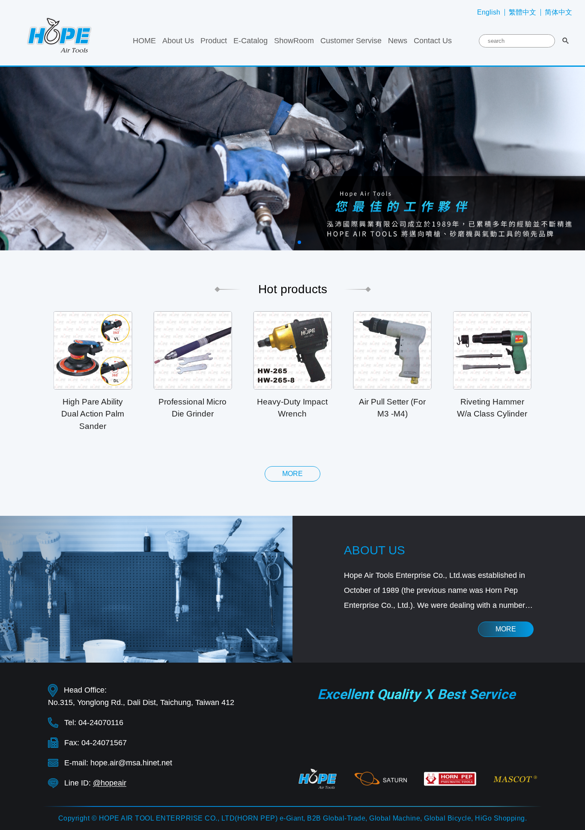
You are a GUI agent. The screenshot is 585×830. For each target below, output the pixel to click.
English (488, 12)
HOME (144, 40)
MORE (505, 629)
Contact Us (433, 40)
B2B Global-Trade (336, 818)
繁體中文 (522, 12)
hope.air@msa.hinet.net (131, 763)
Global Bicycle (447, 818)
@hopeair (109, 783)
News (397, 40)
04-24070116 (100, 722)
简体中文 (558, 12)
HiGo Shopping (500, 818)
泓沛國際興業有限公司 (59, 34)
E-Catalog (250, 40)
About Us (178, 40)
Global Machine (394, 818)
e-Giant (292, 818)
